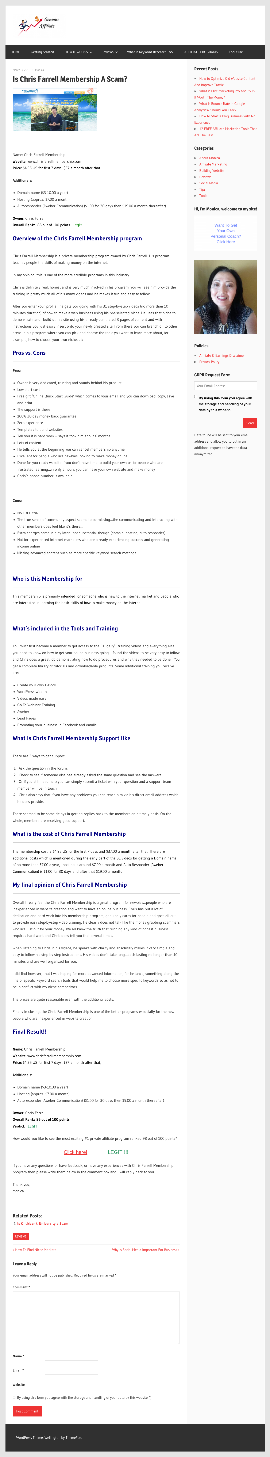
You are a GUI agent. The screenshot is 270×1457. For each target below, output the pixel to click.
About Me (235, 52)
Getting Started (42, 52)
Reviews (107, 52)
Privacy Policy (209, 361)
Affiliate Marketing (213, 164)
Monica (39, 70)
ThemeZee (73, 1437)
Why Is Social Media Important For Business (144, 1249)
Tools (203, 195)
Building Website (211, 170)
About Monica (209, 158)
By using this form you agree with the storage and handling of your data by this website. (84, 1397)
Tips (202, 189)
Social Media (208, 183)
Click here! (75, 1152)
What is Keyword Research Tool (150, 52)
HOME (15, 52)
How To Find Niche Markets (35, 1249)
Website (19, 1384)
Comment (21, 1287)
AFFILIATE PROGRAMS (201, 52)
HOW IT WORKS (76, 52)
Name (18, 1356)
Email (18, 1370)
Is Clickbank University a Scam (42, 1223)
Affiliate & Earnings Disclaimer (222, 355)
